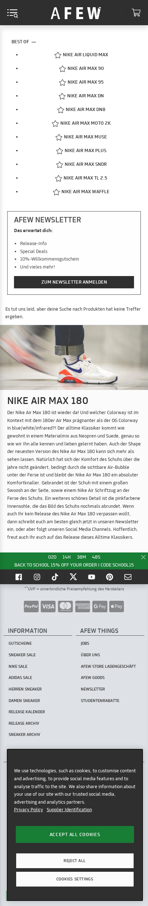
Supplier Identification (69, 809)
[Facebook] (19, 576)
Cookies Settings (74, 878)
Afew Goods (93, 677)
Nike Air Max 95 (86, 82)
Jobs (85, 643)
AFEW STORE (76, 12)
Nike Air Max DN (85, 95)
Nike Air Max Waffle (85, 191)
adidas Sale (20, 677)
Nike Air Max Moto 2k (85, 123)
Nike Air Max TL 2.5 (85, 178)
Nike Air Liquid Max (85, 54)
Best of (20, 41)
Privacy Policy (28, 809)
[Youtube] (92, 576)
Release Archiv (24, 723)
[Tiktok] (56, 576)
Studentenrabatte (100, 700)
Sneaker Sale (22, 654)
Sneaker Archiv (24, 734)
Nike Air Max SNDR (86, 164)
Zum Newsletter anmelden (74, 282)
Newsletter (93, 689)
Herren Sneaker (25, 689)
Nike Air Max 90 (86, 68)
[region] (75, 825)
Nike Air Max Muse (85, 136)
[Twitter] (74, 576)
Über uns (90, 654)
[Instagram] (37, 576)
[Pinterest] (110, 576)
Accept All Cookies (75, 834)
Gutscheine (20, 643)
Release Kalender (27, 711)
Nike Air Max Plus (85, 150)
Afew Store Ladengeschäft (108, 666)
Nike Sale (18, 666)
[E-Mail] (128, 576)
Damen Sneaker (24, 700)
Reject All (75, 860)
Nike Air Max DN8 (85, 109)
